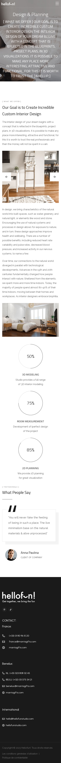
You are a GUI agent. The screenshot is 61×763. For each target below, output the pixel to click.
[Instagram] (4, 610)
